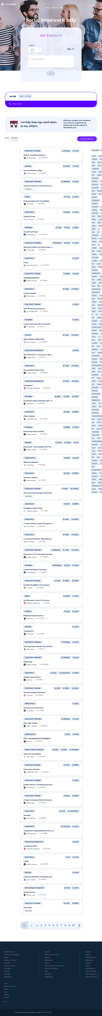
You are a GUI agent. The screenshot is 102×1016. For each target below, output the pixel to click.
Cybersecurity (95, 355)
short (99, 447)
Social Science (29, 212)
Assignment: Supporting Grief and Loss (39, 831)
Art (93, 263)
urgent (93, 156)
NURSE (94, 248)
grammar (94, 492)
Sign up (94, 5)
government (95, 374)
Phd (101, 359)
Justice (67, 166)
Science (88, 965)
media (76, 196)
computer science (96, 327)
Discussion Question (31, 769)
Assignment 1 (29, 631)
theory (68, 458)
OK (93, 317)
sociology (67, 151)
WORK (76, 412)
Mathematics (49, 977)
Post (93, 298)
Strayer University (91, 977)
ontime (94, 489)
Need (93, 228)
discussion (28, 907)
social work (66, 826)
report (93, 336)
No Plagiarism (95, 200)
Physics (88, 954)
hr (98, 232)
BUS (93, 216)
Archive (6, 989)
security (94, 238)
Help (93, 165)
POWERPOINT (96, 273)
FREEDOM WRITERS (31, 278)
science (76, 289)
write (99, 339)
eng (93, 232)
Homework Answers (10, 986)
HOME (100, 267)
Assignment (28, 385)
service (76, 381)
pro (100, 473)
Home (21, 96)
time (100, 454)
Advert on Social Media (32, 754)
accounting (95, 206)
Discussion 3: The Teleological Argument (39, 554)
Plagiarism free (96, 400)
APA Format (95, 235)
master (100, 482)
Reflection (94, 390)
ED (93, 378)
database (94, 460)
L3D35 (26, 861)
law (93, 175)
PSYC (68, 227)
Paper (76, 227)
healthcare (94, 203)
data (93, 286)
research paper (96, 393)
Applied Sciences (30, 458)
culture (76, 396)
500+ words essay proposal (34, 308)
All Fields (27, 96)
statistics (94, 276)
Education (28, 166)
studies (68, 442)
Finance (76, 335)
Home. (48, 7)
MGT (93, 371)
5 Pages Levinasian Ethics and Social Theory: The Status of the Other (39, 800)
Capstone (94, 476)
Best (99, 438)
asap (100, 156)
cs (99, 336)
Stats (93, 482)
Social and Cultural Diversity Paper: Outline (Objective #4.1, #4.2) (39, 401)
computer (94, 260)
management (95, 168)
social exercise (29, 892)
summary (27, 815)
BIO (99, 286)
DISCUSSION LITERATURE (34, 339)
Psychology (28, 227)
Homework (95, 184)
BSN (100, 311)
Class (68, 888)
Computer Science (10, 965)
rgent (93, 447)
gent (93, 305)
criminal (94, 241)
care (99, 371)
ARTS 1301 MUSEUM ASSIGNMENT (37, 738)
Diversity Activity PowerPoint (34, 692)
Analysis (94, 254)
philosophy (66, 181)
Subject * (32, 45)
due (93, 190)
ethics (68, 243)
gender (68, 212)
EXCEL (99, 279)
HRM (93, 368)
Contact (6, 997)
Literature (28, 335)
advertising (75, 749)
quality (99, 251)
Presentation (95, 412)
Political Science (29, 703)
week (99, 450)
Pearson (94, 197)
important (94, 209)
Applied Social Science (32, 677)
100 (98, 457)
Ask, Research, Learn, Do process (36, 600)
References (95, 387)
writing (93, 171)
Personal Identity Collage (33, 170)
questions (94, 320)
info (93, 466)
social (98, 263)
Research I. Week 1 (31, 477)
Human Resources (97, 469)
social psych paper (31, 232)
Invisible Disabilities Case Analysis (37, 585)
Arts (77, 442)
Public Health (95, 435)
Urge (99, 368)
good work (94, 444)
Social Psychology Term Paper (35, 569)
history (94, 194)
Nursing (27, 196)
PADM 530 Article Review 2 (34, 616)
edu (93, 279)
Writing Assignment (31, 462)
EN (93, 457)
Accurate (94, 362)
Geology (6, 971)
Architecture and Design (11, 954)
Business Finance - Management (34, 888)
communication (96, 292)
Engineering (8, 977)
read (101, 301)
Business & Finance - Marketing (34, 749)
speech (99, 419)
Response (94, 397)
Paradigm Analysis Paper (33, 508)
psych (93, 311)
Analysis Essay (29, 216)
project (94, 225)
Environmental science (52, 954)
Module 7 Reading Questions (34, 155)
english (67, 273)
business (94, 159)
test (93, 419)
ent (100, 406)
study (93, 267)
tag (93, 422)
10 (73, 925)
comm (76, 611)
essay (99, 165)
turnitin (94, 479)
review (94, 454)
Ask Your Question (87, 139)
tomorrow (94, 270)
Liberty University (91, 971)
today (93, 308)
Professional (95, 431)
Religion (94, 473)
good (99, 222)
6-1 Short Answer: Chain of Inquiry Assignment (39, 523)
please (94, 219)
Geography (7, 968)
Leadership (95, 213)
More (69, 49)
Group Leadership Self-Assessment (37, 324)
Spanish (47, 957)
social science (65, 673)
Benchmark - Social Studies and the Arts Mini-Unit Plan (39, 447)
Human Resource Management (34, 350)
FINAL (93, 381)
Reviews (6, 994)
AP (93, 346)
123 (93, 438)
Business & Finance (10, 960)
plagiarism (94, 349)
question (94, 295)
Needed (94, 330)
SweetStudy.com (31, 1012)
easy (93, 244)
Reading (88, 963)
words (93, 403)
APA (93, 162)
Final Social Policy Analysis (34, 431)
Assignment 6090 (30, 846)
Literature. (55, 7)
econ (98, 346)
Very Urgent (95, 409)
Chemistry (7, 963)
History (47, 963)
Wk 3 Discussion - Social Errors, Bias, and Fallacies (39, 355)
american (94, 463)
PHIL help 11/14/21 (31, 723)
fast (100, 194)
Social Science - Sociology (32, 151)
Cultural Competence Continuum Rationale (39, 877)
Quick (100, 308)
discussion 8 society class (34, 370)
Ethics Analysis (29, 416)
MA (101, 362)
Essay (26, 262)
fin (96, 314)
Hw (93, 251)
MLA (93, 352)
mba (93, 222)
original (94, 324)
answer (94, 301)
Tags (5, 992)
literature (94, 359)
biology (94, 282)
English (27, 596)
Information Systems (51, 968)
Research (94, 181)
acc (93, 384)
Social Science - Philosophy (33, 181)
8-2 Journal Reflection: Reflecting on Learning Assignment (39, 539)
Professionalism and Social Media (36, 201)
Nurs (93, 339)
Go (51, 73)
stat (100, 282)
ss (93, 428)
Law (46, 971)
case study (95, 257)
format (99, 422)
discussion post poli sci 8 (33, 708)
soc (100, 403)
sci (69, 857)
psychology (57, 565)
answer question (30, 293)
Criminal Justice (96, 289)
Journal (99, 384)
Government (49, 960)
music (93, 425)
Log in (89, 5)
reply (93, 450)
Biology (6, 957)
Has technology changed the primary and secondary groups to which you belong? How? (39, 493)
